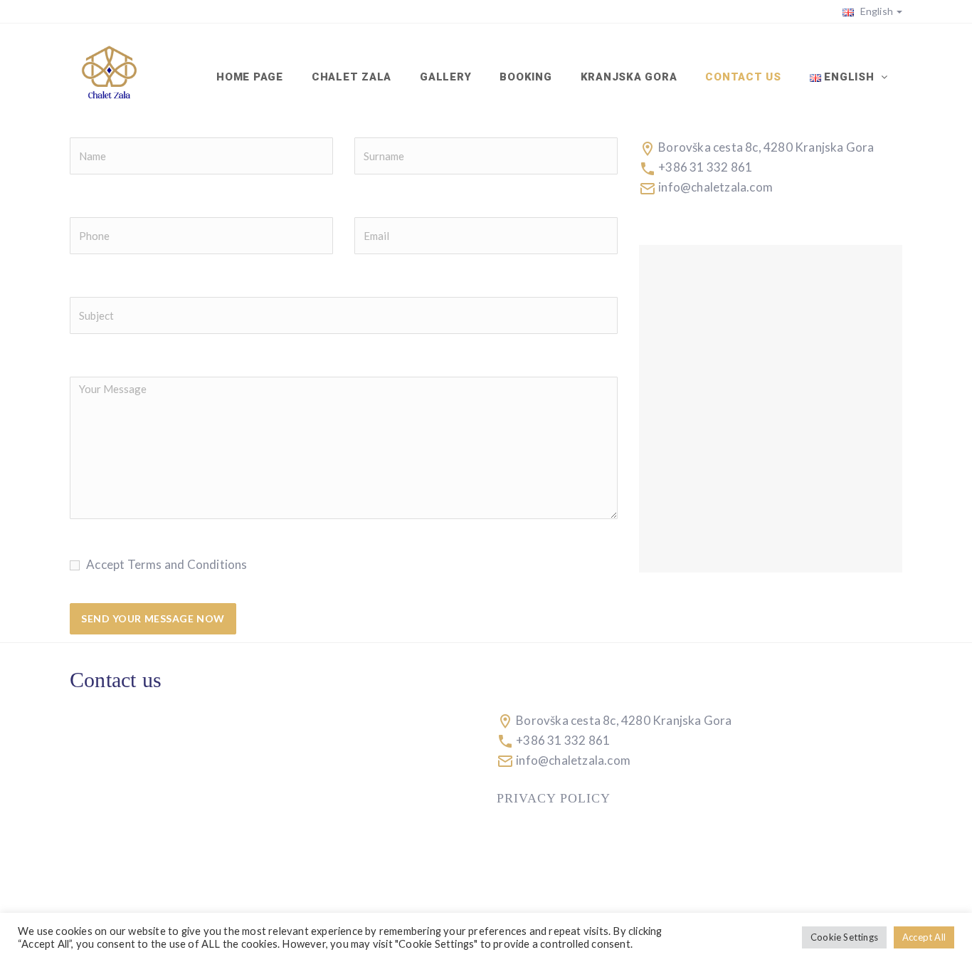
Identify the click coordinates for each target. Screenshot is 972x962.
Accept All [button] (924, 937)
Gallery (445, 76)
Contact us (743, 76)
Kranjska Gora (629, 76)
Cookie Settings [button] (844, 937)
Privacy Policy (554, 798)
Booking (525, 76)
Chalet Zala (351, 76)
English (875, 11)
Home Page (249, 76)
